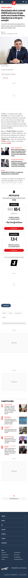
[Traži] (26, 2)
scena (3, 538)
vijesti (3, 516)
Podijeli (4, 78)
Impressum (4, 552)
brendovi (4, 542)
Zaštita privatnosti (5, 554)
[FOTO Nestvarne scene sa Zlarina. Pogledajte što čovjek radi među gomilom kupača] (23, 420)
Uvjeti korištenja (17, 552)
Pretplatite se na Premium (19, 568)
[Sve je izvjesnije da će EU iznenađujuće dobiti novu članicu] (23, 430)
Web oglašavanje (5, 557)
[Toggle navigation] (2, 2)
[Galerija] (14, 50)
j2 (2, 525)
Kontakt (3, 559)
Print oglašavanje (17, 557)
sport (3, 520)
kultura (4, 534)
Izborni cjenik (16, 554)
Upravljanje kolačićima (18, 559)
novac (3, 529)
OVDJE (3, 141)
